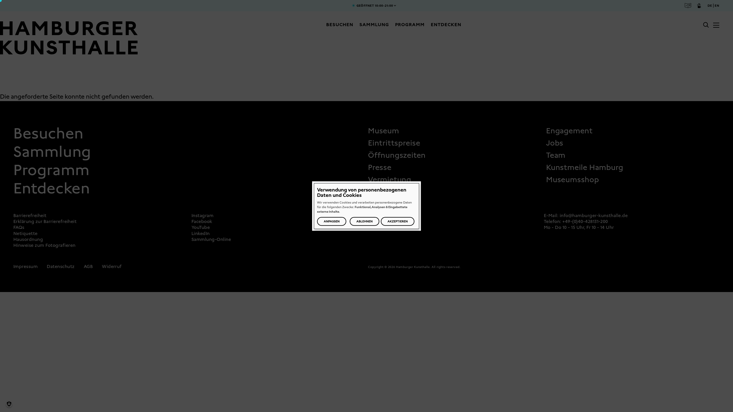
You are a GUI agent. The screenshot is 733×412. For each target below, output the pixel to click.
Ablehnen (364, 221)
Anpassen (332, 221)
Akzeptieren (397, 221)
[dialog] (366, 206)
